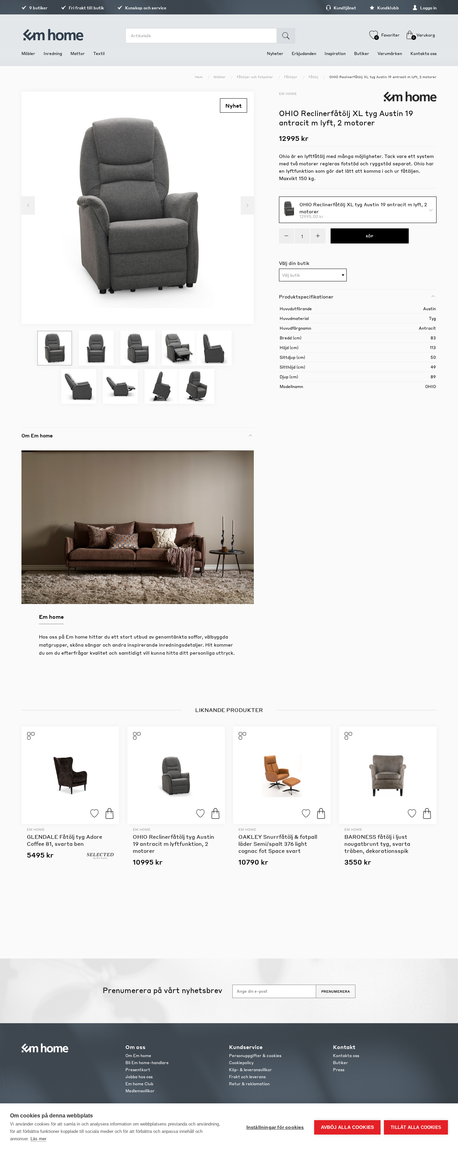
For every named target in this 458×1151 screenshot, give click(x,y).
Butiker (340, 1062)
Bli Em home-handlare (147, 1062)
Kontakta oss (346, 1055)
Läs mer (38, 1138)
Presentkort (137, 1069)
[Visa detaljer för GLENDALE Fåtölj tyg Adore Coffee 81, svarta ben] (70, 775)
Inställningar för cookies (275, 1127)
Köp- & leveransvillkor (250, 1069)
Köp (109, 813)
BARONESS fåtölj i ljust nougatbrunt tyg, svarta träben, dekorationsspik (377, 843)
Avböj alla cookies (347, 1127)
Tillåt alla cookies (416, 1127)
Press (338, 1069)
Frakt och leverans (247, 1076)
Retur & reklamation (249, 1083)
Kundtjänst (344, 7)
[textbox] (312, 275)
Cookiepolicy (241, 1062)
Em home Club (139, 1083)
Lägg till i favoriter (94, 813)
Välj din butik (294, 263)
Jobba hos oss (139, 1076)
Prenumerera (335, 991)
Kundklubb (387, 7)
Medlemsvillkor (140, 1090)
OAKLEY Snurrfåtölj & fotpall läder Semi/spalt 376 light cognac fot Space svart (277, 843)
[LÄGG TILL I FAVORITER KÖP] (70, 775)
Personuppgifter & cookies (255, 1055)
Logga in (428, 7)
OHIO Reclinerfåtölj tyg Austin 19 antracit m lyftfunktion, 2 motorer (173, 843)
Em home (288, 94)
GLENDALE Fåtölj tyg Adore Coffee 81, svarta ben (64, 840)
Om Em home (138, 1055)
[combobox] (313, 275)
